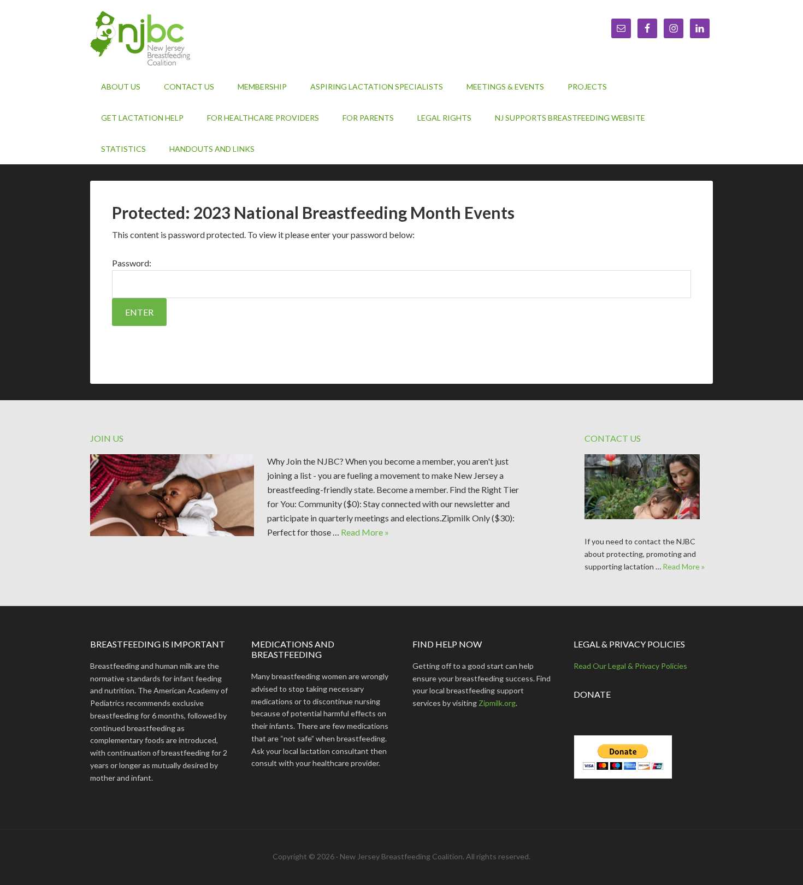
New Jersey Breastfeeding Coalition (183, 38)
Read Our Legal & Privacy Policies (630, 665)
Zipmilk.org (497, 703)
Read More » (365, 532)
